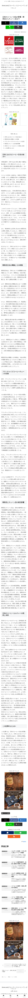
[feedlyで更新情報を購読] (20, 832)
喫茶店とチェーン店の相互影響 (12, 143)
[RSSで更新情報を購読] (14, 836)
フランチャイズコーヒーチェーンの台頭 (14, 141)
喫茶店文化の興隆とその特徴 (12, 139)
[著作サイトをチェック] (7, 832)
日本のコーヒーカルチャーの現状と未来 (14, 146)
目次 (12, 133)
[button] (18, 27)
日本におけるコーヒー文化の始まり (13, 137)
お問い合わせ (14, 991)
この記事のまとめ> (9, 148)
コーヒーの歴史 (6, 813)
